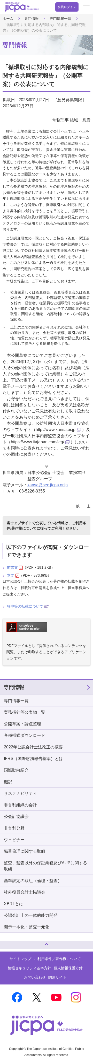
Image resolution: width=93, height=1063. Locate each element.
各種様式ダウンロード (24, 735)
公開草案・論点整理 (22, 724)
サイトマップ (20, 959)
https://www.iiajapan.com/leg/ (37, 442)
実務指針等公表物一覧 (24, 712)
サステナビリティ (20, 793)
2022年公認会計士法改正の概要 (33, 747)
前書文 (12, 567)
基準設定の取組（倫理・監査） (33, 880)
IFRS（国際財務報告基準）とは (33, 758)
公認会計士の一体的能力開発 (31, 915)
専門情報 (31, 18)
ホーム (8, 18)
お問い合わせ (35, 977)
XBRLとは (13, 904)
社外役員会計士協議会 (24, 892)
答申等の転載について (25, 606)
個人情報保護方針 (68, 968)
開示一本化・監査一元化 (26, 927)
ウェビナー (14, 839)
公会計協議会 (16, 816)
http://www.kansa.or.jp (55, 429)
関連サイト (57, 977)
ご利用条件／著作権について (57, 959)
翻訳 (8, 782)
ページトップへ (9, 942)
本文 (10, 575)
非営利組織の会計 (20, 805)
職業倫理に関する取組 (24, 851)
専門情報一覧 (60, 18)
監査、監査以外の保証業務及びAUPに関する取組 (45, 866)
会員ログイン (67, 7)
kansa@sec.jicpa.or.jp (47, 485)
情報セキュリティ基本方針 (29, 968)
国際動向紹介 (16, 770)
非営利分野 (14, 828)
